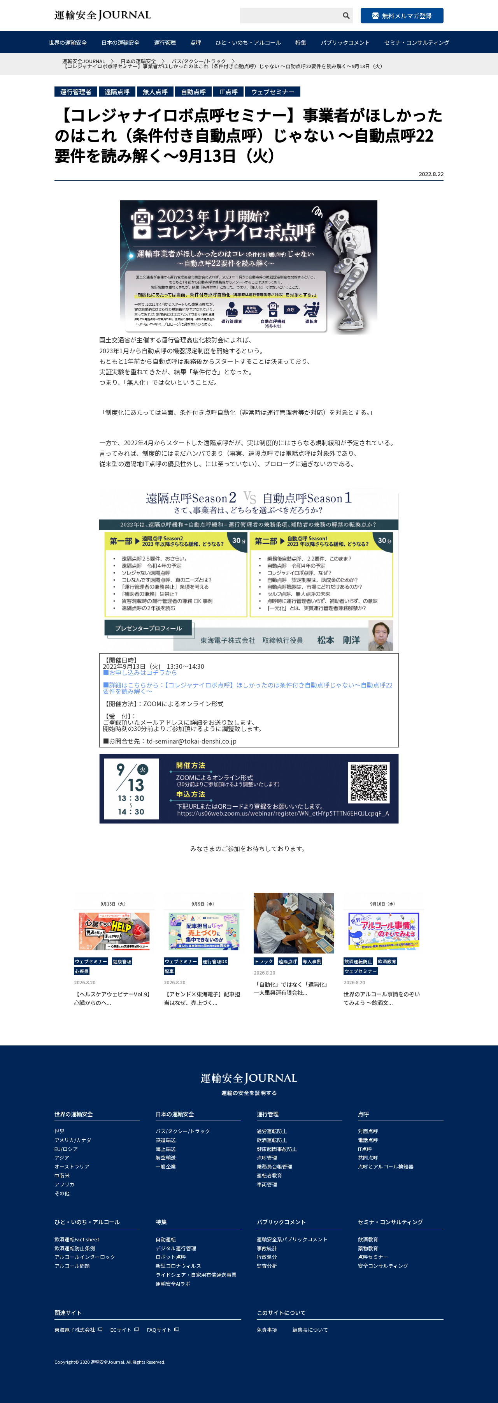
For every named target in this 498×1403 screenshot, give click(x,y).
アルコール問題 (72, 1265)
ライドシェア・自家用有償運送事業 (196, 1274)
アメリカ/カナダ (72, 1140)
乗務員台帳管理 (274, 1166)
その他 (62, 1193)
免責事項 (267, 1329)
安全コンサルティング (383, 1265)
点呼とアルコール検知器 (386, 1166)
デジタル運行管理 (176, 1248)
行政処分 (267, 1256)
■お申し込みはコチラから (140, 672)
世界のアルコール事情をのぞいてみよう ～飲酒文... (382, 998)
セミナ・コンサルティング (416, 42)
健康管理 (122, 961)
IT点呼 (228, 91)
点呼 (195, 42)
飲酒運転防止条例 (74, 1248)
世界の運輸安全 (68, 42)
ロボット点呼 (171, 1256)
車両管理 (267, 1184)
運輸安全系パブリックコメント (292, 1239)
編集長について (310, 1329)
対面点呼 (368, 1131)
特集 (300, 42)
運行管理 (165, 42)
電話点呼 (368, 1140)
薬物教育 (368, 1248)
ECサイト (121, 1329)
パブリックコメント (345, 42)
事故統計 (267, 1248)
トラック (263, 961)
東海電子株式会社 (74, 1329)
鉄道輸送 (166, 1140)
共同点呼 (368, 1157)
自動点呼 (193, 91)
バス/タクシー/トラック (183, 1131)
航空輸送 (166, 1157)
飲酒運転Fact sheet (76, 1239)
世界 (59, 1131)
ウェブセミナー (273, 91)
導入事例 (312, 961)
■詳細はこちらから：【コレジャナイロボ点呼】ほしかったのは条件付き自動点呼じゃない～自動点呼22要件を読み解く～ (248, 688)
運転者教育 (269, 1175)
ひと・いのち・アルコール (248, 42)
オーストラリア (71, 1166)
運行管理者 (75, 91)
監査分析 (267, 1265)
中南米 (62, 1175)
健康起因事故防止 (277, 1149)
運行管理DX (215, 961)
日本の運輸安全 (120, 42)
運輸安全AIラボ (173, 1283)
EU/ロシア (66, 1149)
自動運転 (166, 1239)
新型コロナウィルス (178, 1265)
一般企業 (166, 1166)
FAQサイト (159, 1329)
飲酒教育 (387, 961)
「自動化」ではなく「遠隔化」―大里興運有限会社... (292, 988)
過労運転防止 (272, 1131)
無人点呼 (155, 91)
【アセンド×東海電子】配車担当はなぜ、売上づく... (202, 998)
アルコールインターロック (84, 1256)
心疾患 (82, 971)
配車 (169, 971)
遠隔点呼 (117, 91)
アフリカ (64, 1184)
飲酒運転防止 (358, 961)
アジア (61, 1157)
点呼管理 (267, 1157)
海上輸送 (166, 1149)
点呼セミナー (373, 1256)
